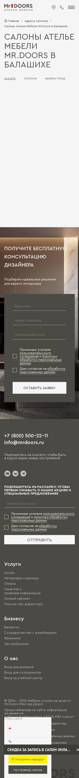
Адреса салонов (36, 20)
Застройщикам (16, 643)
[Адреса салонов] (54, 7)
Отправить (39, 540)
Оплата (10, 583)
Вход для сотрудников (22, 672)
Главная (13, 20)
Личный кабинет (17, 598)
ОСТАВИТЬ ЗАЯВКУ (39, 388)
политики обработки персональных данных (41, 360)
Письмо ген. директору (23, 604)
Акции (9, 572)
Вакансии (11, 627)
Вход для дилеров (18, 667)
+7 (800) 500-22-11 (26, 435)
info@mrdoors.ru (24, 441)
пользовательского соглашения (35, 354)
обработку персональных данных (42, 370)
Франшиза (12, 638)
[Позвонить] (62, 7)
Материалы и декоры (21, 578)
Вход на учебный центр (23, 677)
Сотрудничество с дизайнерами (30, 632)
